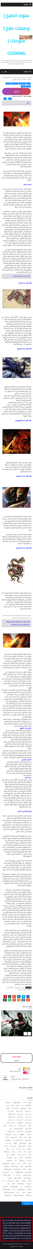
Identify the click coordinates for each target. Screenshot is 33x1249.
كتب (12, 1172)
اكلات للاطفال (11, 1117)
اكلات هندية (19, 1120)
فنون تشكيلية (14, 1166)
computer (5, 1187)
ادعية (17, 1105)
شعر (7, 1155)
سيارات (29, 1155)
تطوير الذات (7, 1140)
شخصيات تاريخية (21, 1155)
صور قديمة (9, 1158)
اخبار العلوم (28, 1105)
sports (17, 1192)
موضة (17, 1181)
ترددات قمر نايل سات (18, 1140)
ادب (22, 1105)
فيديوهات (6, 1166)
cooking (29, 1189)
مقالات (28, 86)
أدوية (12, 1105)
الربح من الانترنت (12, 1126)
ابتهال (29, 1102)
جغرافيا (15, 1143)
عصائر (30, 1163)
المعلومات (21, 1134)
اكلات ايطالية (19, 1111)
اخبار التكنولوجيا (16, 1102)
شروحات (13, 1155)
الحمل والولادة (21, 1126)
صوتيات (21, 1158)
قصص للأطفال (7, 1169)
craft (13, 1189)
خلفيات (6, 1146)
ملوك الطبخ (26, 96)
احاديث (24, 1102)
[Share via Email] (5, 999)
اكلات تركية (28, 1114)
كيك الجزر (18, 1175)
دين (24, 1149)
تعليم (30, 1143)
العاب (4, 1126)
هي (10, 541)
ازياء (8, 1105)
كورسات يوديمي (27, 1175)
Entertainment (6, 1189)
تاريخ (20, 1137)
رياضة (7, 1149)
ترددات (6, 1137)
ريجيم (30, 1152)
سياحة (13, 1152)
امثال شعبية (8, 1134)
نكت (3, 1181)
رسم (13, 1149)
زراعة (25, 1152)
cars (21, 1187)
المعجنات (29, 1134)
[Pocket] (14, 999)
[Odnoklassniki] (18, 999)
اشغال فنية (23, 1108)
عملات (18, 1163)
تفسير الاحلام (23, 1143)
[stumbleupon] (14, 996)
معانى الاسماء (6, 1175)
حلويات (29, 1146)
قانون (29, 1169)
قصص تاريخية (22, 83)
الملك (15, 1134)
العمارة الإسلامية (18, 1129)
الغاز (11, 1129)
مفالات (7, 83)
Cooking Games (21, 1189)
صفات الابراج (28, 1158)
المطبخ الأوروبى (11, 1131)
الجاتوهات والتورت (10, 1123)
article (13, 1184)
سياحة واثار (7, 1152)
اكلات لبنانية (20, 1117)
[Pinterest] (5, 996)
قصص (28, 83)
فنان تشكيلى (28, 1166)
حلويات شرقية (21, 1146)
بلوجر (25, 1137)
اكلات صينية (28, 1117)
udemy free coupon (9, 1192)
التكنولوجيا (20, 1123)
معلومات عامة (17, 1178)
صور (16, 1158)
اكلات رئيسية (12, 1114)
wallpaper (28, 1195)
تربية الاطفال (14, 1137)
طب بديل (29, 1160)
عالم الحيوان (9, 1160)
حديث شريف (8, 1143)
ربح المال (18, 1149)
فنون (21, 1166)
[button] (27, 4)
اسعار (29, 1108)
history (23, 1192)
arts (9, 1184)
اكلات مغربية (28, 1120)
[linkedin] (19, 996)
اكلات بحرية (11, 1111)
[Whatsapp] (9, 999)
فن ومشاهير (6, 1163)
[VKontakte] (23, 999)
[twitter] (23, 996)
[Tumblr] (9, 996)
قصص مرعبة (28, 1172)
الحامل (29, 1126)
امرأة (30, 1137)
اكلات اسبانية (28, 1111)
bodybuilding (28, 1187)
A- (5, 99)
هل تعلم (29, 1184)
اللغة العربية (20, 1131)
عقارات (24, 1163)
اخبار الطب (8, 1102)
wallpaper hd (8, 1195)
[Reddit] (28, 999)
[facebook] (27, 996)
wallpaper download (19, 1195)
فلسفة (13, 1163)
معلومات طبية (27, 1178)
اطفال (7, 1108)
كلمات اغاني (6, 1172)
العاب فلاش (28, 1129)
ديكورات (29, 1149)
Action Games (21, 1184)
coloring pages (14, 1187)
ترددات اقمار (28, 1140)
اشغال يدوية (15, 1108)
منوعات (23, 86)
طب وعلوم (22, 1160)
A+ (10, 99)
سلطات (19, 1152)
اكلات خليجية (20, 1114)
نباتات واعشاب (10, 1181)
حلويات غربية (13, 1146)
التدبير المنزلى (28, 1123)
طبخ (16, 1160)
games (29, 1192)
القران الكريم (28, 1131)
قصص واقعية (14, 83)
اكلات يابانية (11, 1120)
